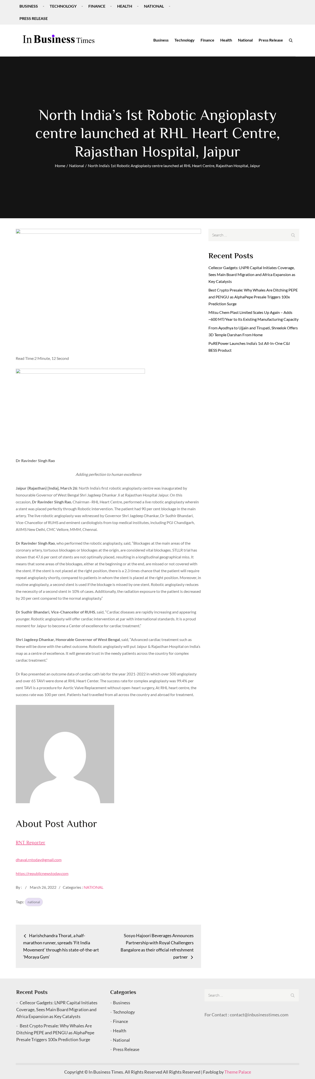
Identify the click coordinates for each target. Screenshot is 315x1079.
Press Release (33, 18)
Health (124, 6)
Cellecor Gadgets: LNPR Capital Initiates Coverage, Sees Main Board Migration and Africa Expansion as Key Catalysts (251, 274)
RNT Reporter (30, 842)
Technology (63, 6)
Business (28, 6)
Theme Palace (237, 1072)
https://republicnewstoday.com (42, 873)
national (34, 902)
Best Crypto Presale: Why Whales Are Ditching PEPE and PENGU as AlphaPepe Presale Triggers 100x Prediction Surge (253, 297)
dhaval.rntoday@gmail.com (39, 859)
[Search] (291, 40)
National (154, 6)
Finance (96, 6)
